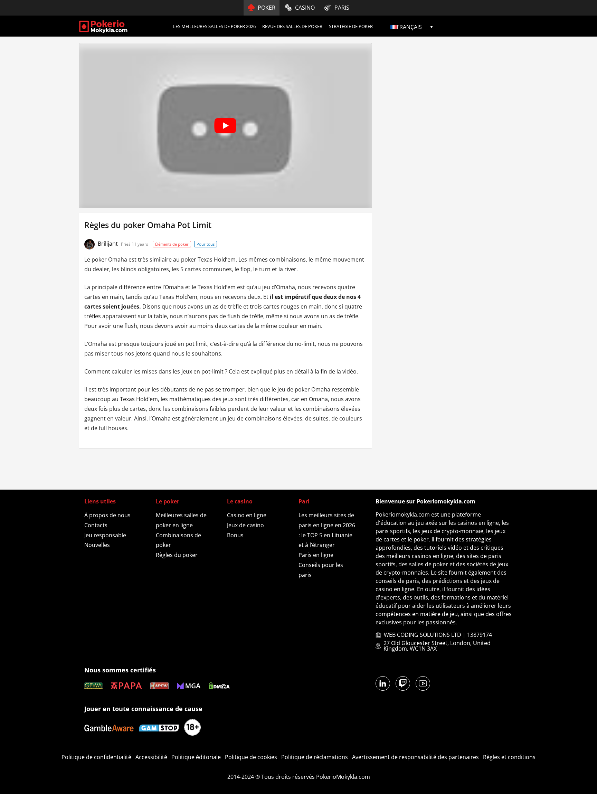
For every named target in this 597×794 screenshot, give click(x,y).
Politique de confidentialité (96, 757)
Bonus (235, 535)
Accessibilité (151, 757)
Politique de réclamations (314, 757)
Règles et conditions (509, 757)
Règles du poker (177, 555)
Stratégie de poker (351, 26)
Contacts (95, 525)
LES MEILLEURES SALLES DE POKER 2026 (214, 26)
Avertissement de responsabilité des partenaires (415, 757)
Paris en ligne (315, 555)
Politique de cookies (251, 757)
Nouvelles (97, 545)
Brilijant (108, 243)
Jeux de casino (245, 525)
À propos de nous (107, 515)
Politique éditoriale (196, 757)
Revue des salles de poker (292, 26)
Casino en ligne (246, 515)
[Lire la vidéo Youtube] (225, 125)
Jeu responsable (105, 535)
